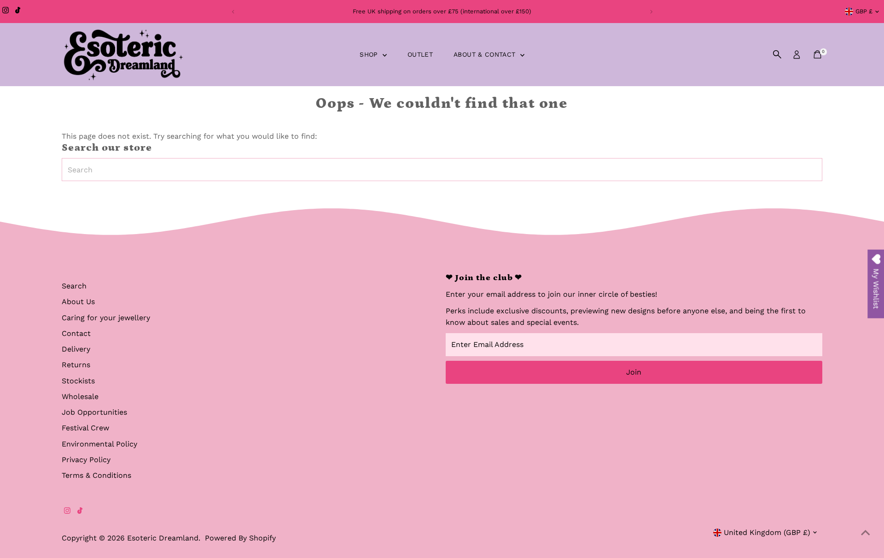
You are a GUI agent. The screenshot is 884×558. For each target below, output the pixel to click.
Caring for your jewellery (106, 317)
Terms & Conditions (96, 475)
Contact (76, 333)
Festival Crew (85, 427)
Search (74, 286)
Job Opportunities (94, 412)
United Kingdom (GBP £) (767, 532)
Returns (76, 364)
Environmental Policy (99, 444)
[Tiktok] (18, 11)
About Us (78, 301)
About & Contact (486, 54)
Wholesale (80, 396)
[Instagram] (5, 11)
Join (633, 372)
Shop (370, 54)
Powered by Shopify (240, 538)
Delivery (76, 349)
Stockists (78, 380)
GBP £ (863, 11)
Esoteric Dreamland (162, 538)
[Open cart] (817, 54)
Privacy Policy (86, 459)
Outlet (420, 54)
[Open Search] (777, 54)
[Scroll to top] (865, 532)
